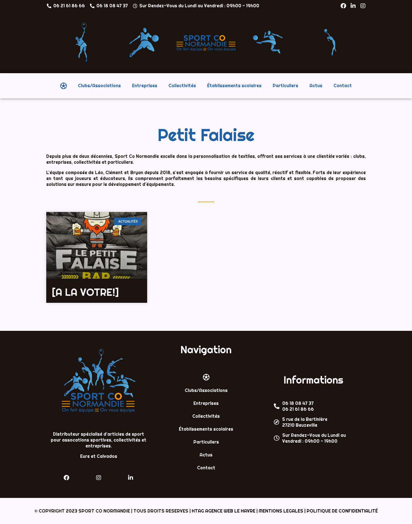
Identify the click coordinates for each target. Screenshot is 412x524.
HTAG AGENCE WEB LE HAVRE (223, 511)
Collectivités (182, 86)
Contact (343, 86)
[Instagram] (363, 6)
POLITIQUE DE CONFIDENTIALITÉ (342, 511)
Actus (315, 86)
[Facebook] (343, 6)
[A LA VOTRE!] (85, 292)
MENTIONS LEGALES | (283, 511)
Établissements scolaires (234, 86)
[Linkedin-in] (353, 6)
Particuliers (285, 86)
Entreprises (144, 86)
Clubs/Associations (99, 86)
